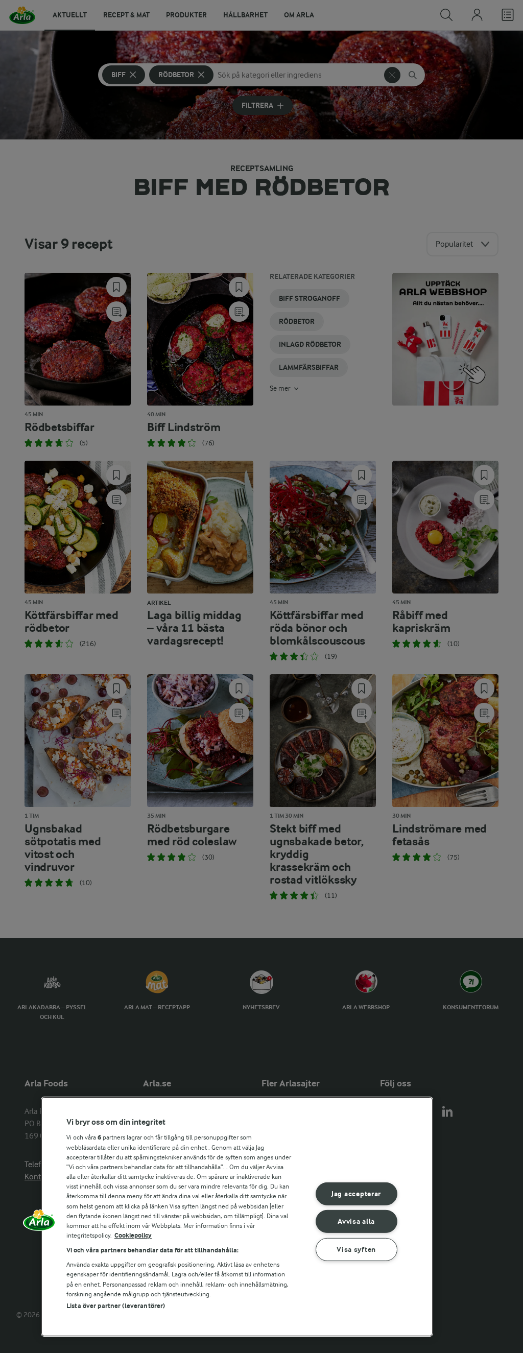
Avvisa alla (356, 1221)
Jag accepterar (356, 1194)
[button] (39, 1223)
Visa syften (356, 1249)
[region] (237, 1217)
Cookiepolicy (133, 1235)
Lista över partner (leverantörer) (115, 1306)
